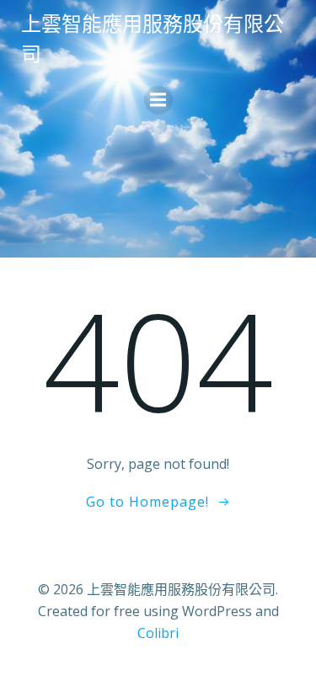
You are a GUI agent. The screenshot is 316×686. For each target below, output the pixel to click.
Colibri (158, 633)
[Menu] (158, 100)
